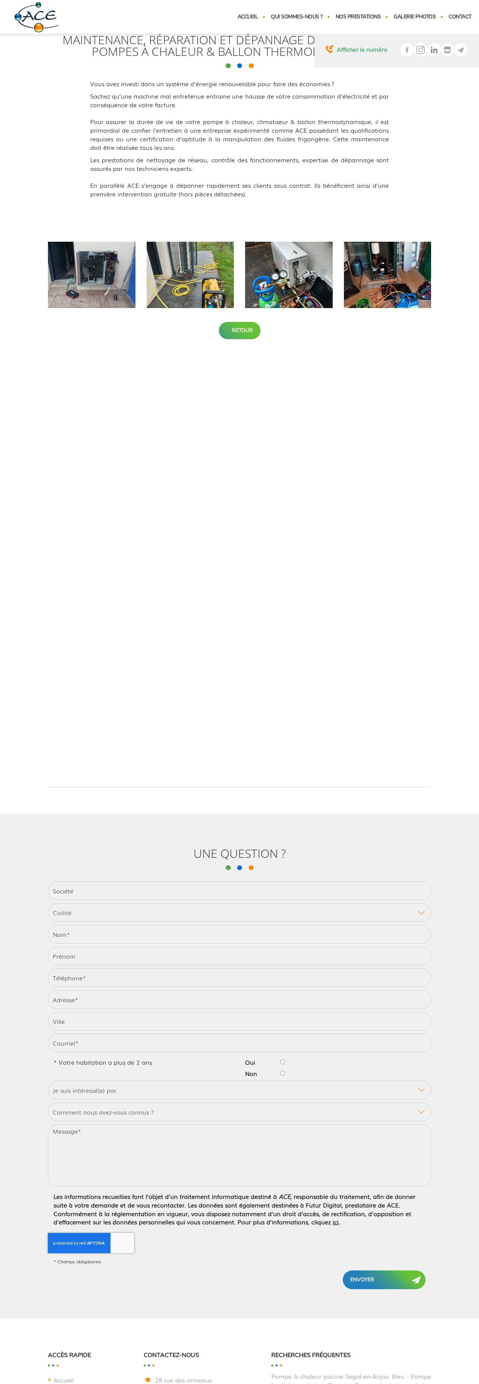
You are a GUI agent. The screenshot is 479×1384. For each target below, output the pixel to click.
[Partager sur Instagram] (420, 50)
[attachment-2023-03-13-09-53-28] (387, 275)
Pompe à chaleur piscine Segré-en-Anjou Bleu (337, 1376)
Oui (250, 1062)
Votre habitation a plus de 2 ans (103, 1062)
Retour (242, 330)
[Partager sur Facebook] (407, 50)
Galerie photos (415, 16)
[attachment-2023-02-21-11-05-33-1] (190, 275)
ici (336, 1221)
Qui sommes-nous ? (297, 16)
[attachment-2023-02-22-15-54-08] (91, 275)
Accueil (248, 16)
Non (251, 1073)
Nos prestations (358, 16)
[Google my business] (447, 50)
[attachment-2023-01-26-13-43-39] (289, 275)
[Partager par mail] (461, 50)
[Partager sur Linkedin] (434, 50)
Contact (460, 16)
